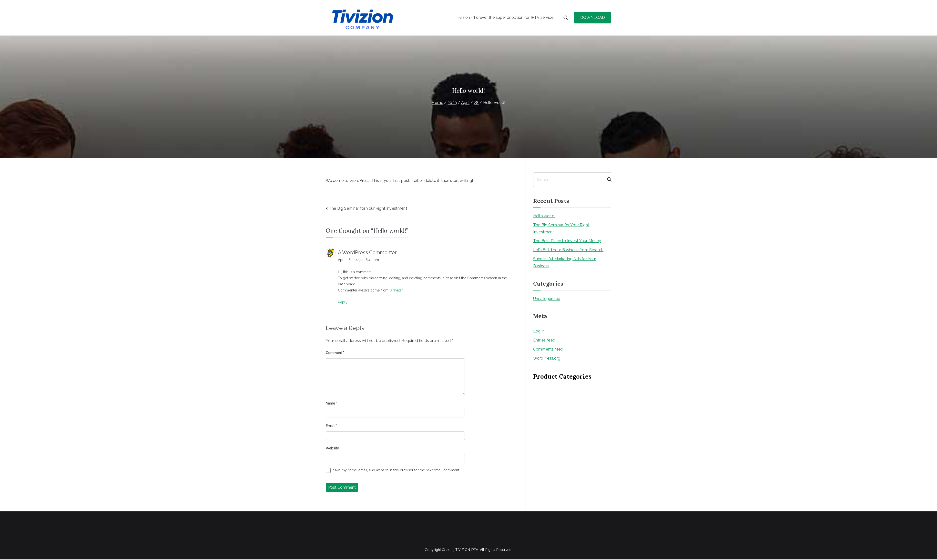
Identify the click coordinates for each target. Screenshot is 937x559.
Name (331, 403)
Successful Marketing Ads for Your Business (564, 262)
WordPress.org (546, 358)
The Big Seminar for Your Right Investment (368, 208)
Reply (342, 302)
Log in (539, 331)
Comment (335, 353)
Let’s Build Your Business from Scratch (568, 250)
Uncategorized (546, 298)
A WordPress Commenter (367, 252)
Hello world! (544, 216)
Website (332, 448)
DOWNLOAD (592, 17)
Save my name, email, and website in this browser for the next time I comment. (396, 470)
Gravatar (395, 290)
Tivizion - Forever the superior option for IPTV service (504, 17)
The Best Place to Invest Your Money (567, 240)
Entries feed (544, 340)
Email (331, 426)
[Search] (607, 180)
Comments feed (548, 349)
